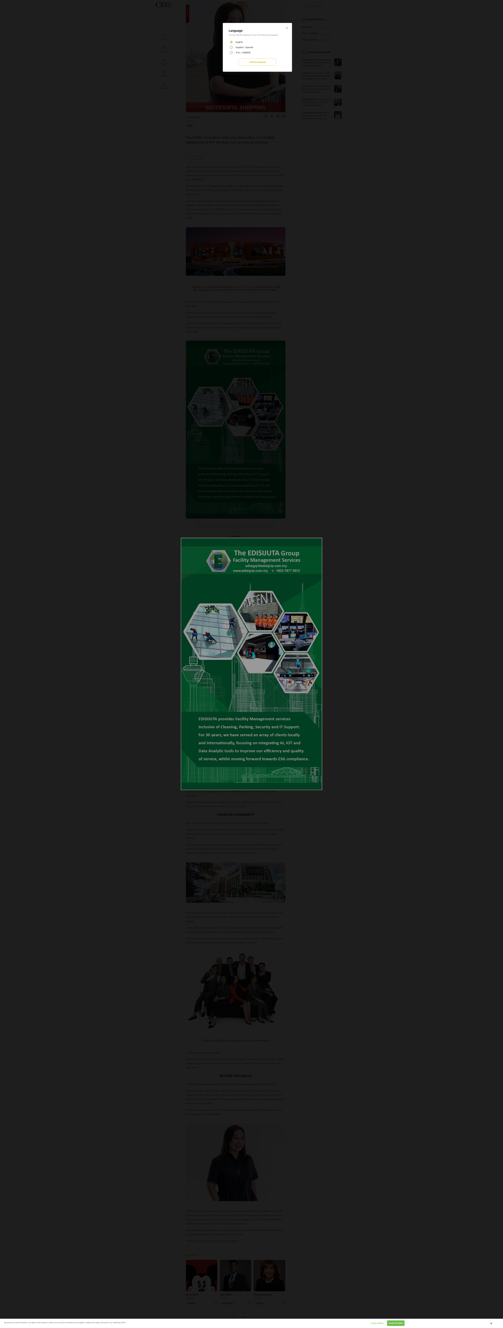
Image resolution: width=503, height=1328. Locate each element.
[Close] (491, 1323)
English (239, 42)
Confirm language (257, 62)
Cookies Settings (377, 1323)
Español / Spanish (244, 47)
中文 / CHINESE (243, 52)
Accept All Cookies (396, 1323)
